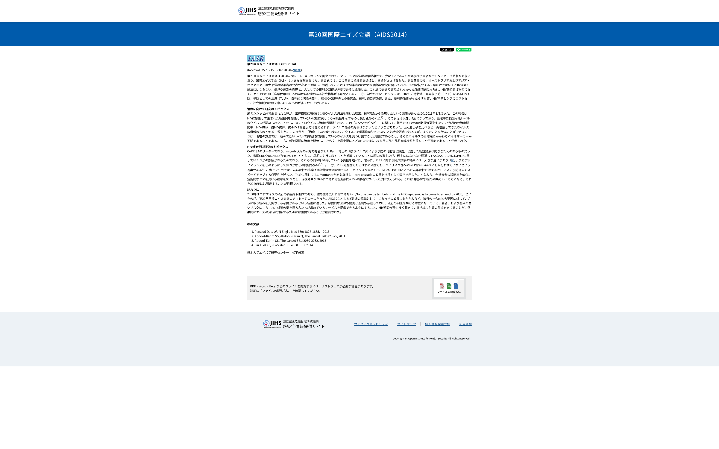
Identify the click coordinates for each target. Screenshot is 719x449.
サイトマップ (406, 324)
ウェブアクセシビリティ (371, 324)
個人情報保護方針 (437, 324)
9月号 (297, 70)
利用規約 (465, 324)
